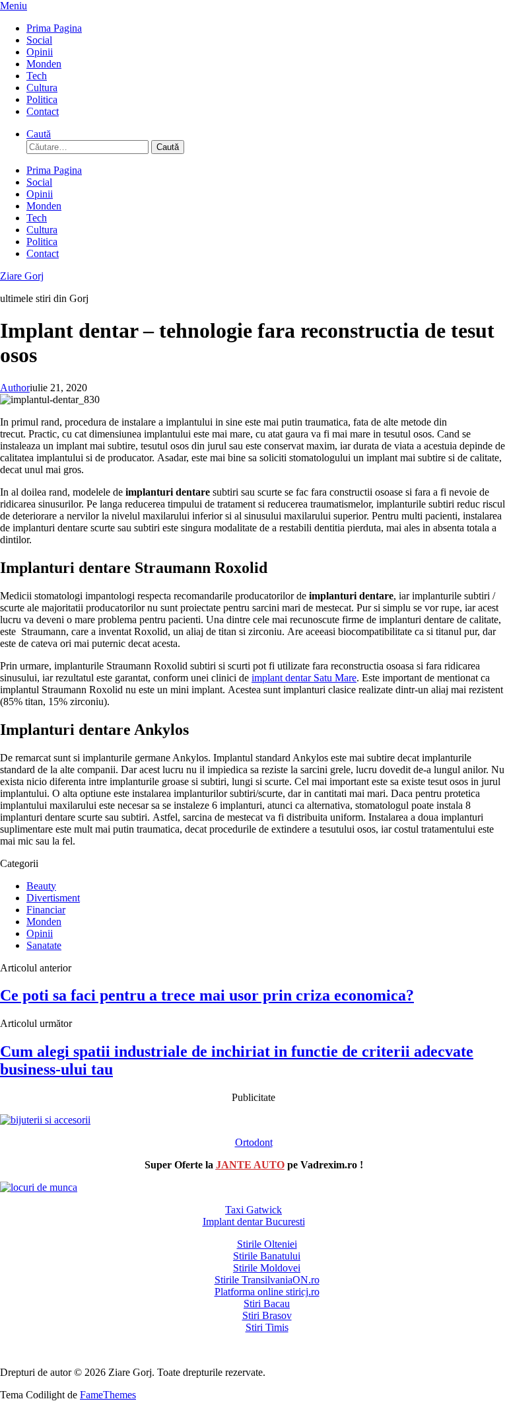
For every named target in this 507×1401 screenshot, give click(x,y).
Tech (36, 75)
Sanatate (43, 945)
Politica (41, 99)
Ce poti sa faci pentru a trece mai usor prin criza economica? (207, 995)
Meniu (13, 5)
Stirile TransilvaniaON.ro (267, 1279)
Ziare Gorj (22, 276)
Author (15, 387)
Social (39, 40)
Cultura (41, 87)
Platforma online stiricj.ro (267, 1291)
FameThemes (108, 1394)
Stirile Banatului (266, 1256)
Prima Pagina (54, 28)
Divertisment (53, 897)
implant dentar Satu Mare (304, 677)
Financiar (45, 909)
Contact (42, 111)
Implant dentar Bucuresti (254, 1221)
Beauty (41, 885)
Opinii (39, 51)
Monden (43, 63)
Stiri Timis (267, 1327)
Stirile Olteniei (267, 1244)
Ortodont (254, 1142)
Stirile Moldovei (266, 1267)
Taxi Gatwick (253, 1209)
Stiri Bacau (267, 1303)
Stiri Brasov (267, 1315)
